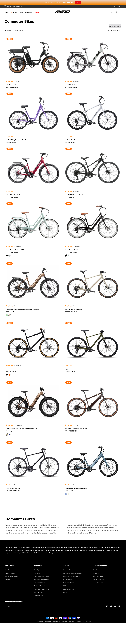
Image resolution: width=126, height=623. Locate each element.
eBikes (15, 12)
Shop (78, 2)
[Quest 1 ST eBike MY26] (92, 57)
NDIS (65, 586)
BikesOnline (88, 621)
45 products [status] (19, 30)
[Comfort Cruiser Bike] (92, 112)
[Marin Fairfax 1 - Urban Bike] (33, 461)
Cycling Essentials (68, 589)
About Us (7, 570)
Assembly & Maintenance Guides (72, 573)
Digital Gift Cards (38, 596)
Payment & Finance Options (42, 579)
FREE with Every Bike (40, 586)
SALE (37, 12)
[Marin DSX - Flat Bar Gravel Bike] (92, 282)
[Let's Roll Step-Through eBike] (33, 167)
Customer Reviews (68, 570)
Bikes (6, 12)
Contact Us (96, 573)
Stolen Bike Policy (98, 576)
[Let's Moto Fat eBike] (33, 57)
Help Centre (117, 6)
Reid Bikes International (11, 576)
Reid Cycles (71, 621)
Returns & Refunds (98, 579)
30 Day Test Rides (98, 583)
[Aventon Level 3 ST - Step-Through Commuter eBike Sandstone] (33, 282)
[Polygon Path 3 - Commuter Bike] (92, 342)
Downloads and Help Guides (71, 576)
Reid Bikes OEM (79, 621)
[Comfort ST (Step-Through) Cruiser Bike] (33, 112)
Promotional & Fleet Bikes (41, 576)
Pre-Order (37, 573)
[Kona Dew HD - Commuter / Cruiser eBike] (92, 401)
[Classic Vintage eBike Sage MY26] (33, 222)
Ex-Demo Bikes (38, 592)
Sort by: (113, 30)
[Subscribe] (36, 606)
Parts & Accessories (26, 12)
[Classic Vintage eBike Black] (92, 222)
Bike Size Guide (67, 579)
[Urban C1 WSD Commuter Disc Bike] (92, 167)
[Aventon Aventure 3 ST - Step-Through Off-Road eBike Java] (33, 401)
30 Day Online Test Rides (14, 6)
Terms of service (56, 621)
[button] (7, 12)
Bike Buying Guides (68, 583)
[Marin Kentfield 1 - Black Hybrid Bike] (33, 342)
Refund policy (40, 621)
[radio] (7, 255)
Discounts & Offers (39, 583)
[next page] (69, 504)
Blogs (65, 592)
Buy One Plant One (10, 573)
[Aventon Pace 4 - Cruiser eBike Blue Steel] (92, 461)
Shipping (36, 570)
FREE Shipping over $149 (41, 589)
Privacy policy (48, 621)
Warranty (7, 579)
